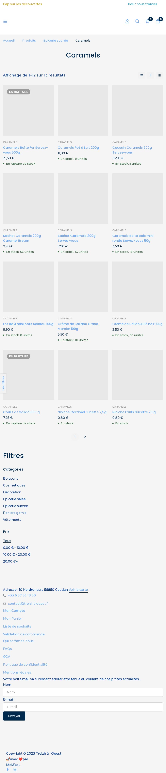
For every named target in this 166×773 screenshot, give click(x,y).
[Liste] (141, 75)
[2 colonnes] (150, 75)
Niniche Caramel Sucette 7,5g (82, 412)
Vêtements (12, 520)
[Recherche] (137, 21)
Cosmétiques (14, 485)
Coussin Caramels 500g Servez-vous (132, 150)
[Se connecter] (127, 21)
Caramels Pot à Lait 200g (78, 147)
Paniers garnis (14, 513)
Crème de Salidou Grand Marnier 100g (78, 326)
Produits (29, 40)
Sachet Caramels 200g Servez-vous (77, 238)
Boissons (10, 478)
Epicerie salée (14, 499)
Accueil (9, 40)
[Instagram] (15, 769)
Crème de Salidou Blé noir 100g (137, 324)
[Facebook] (7, 769)
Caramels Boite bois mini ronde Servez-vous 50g (132, 238)
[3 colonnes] (159, 75)
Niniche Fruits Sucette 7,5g (134, 412)
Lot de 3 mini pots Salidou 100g (28, 324)
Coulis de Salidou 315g (21, 412)
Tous (7, 541)
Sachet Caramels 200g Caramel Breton (22, 238)
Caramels (10, 142)
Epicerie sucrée (55, 40)
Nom (7, 685)
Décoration (12, 492)
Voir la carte (78, 590)
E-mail (8, 699)
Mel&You (13, 765)
